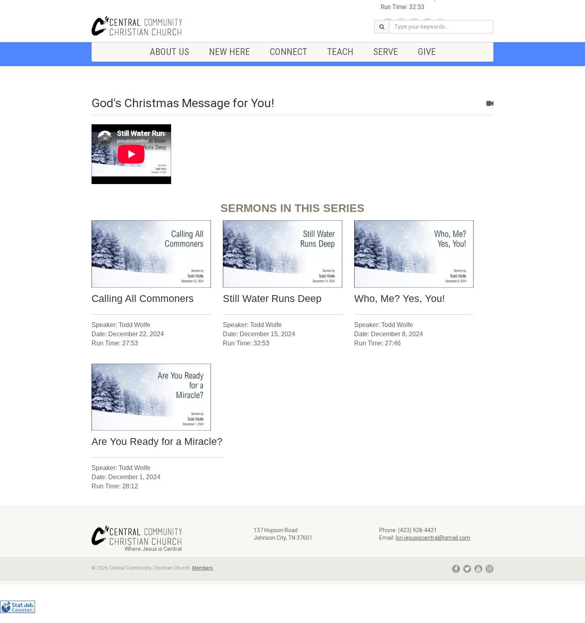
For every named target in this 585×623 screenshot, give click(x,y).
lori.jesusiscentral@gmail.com (433, 538)
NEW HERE (229, 51)
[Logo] (155, 26)
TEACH (340, 51)
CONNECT (288, 51)
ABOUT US (169, 51)
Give (427, 51)
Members (202, 568)
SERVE (385, 51)
